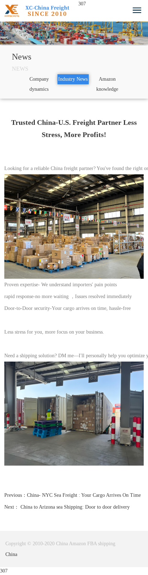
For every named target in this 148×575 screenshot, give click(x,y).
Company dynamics (39, 84)
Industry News (73, 79)
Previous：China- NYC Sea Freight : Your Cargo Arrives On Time (72, 495)
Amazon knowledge (107, 84)
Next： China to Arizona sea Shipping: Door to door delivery (67, 507)
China (11, 554)
